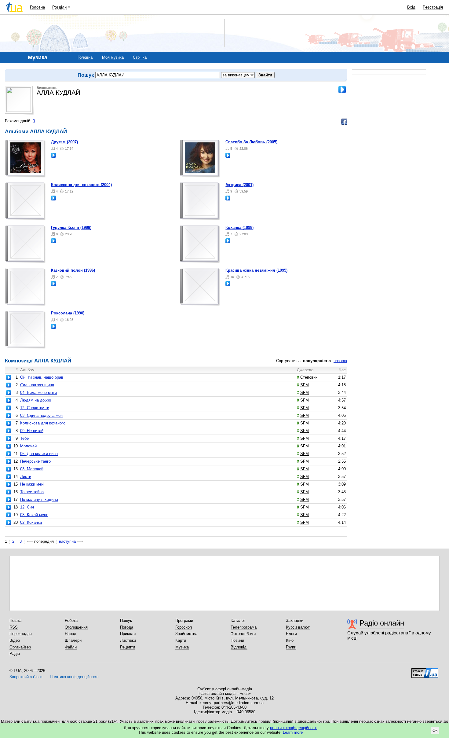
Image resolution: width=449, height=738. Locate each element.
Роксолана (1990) (67, 313)
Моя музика (113, 57)
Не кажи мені (32, 484)
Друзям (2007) (64, 142)
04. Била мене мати (38, 392)
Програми (184, 620)
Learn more (293, 732)
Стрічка (140, 57)
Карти (180, 640)
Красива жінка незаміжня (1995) (256, 270)
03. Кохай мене (34, 514)
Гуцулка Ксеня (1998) (71, 227)
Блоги (291, 633)
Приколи (128, 633)
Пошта (15, 620)
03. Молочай (31, 469)
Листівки (128, 640)
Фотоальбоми (243, 633)
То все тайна (32, 492)
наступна (67, 541)
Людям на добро (35, 400)
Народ (70, 633)
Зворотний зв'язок (25, 676)
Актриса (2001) (239, 184)
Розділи (59, 7)
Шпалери (73, 640)
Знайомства (186, 633)
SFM (304, 385)
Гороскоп (183, 627)
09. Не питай (31, 430)
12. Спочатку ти (34, 408)
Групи (291, 647)
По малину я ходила (39, 499)
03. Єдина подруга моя (41, 415)
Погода (126, 627)
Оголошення (76, 627)
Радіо (14, 653)
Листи (25, 476)
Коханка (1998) (239, 227)
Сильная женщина (37, 385)
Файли (71, 647)
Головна (37, 7)
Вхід (411, 7)
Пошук (126, 620)
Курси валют (298, 627)
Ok (435, 730)
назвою (340, 360)
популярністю (317, 360)
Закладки (294, 620)
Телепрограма (244, 627)
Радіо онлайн (382, 623)
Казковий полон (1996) (73, 270)
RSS (13, 627)
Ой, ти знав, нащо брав (41, 377)
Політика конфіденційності (74, 676)
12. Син (27, 507)
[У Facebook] (344, 122)
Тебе (24, 438)
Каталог (238, 620)
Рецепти (127, 647)
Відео (14, 640)
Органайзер (20, 647)
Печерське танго (35, 461)
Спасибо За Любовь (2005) (251, 142)
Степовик (308, 377)
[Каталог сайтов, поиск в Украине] (424, 670)
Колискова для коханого (42, 423)
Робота (71, 620)
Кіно (290, 640)
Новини (237, 640)
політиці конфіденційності (293, 727)
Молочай (28, 446)
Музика (182, 647)
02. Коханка (31, 522)
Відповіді (239, 647)
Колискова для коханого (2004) (81, 184)
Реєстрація (433, 7)
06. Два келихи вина (39, 453)
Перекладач (20, 633)
